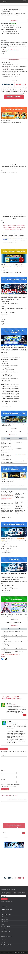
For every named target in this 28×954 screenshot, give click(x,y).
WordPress (25, 952)
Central (9, 225)
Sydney (17, 229)
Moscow (23, 227)
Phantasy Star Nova (5, 929)
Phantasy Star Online (5, 931)
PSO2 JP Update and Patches (14, 15)
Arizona (18, 225)
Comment (3, 755)
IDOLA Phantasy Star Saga (6, 909)
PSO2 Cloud (3, 911)
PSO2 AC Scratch (4, 919)
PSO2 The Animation (5, 926)
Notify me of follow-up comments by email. (11, 784)
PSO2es (2, 924)
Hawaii (5, 227)
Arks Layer (3, 939)
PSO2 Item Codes (4, 916)
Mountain (14, 225)
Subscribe (4, 899)
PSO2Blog (3, 942)
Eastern (5, 225)
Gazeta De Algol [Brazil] (6, 944)
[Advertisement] (14, 676)
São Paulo (9, 227)
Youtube (6, 68)
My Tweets (5, 837)
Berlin (18, 227)
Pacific (23, 225)
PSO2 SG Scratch (4, 921)
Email (2, 775)
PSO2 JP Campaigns (4, 15)
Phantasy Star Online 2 (21, 13)
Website (3, 779)
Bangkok (7, 229)
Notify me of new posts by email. (9, 786)
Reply (25, 715)
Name (3, 770)
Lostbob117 (12, 13)
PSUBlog (4, 1)
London (14, 227)
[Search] (23, 833)
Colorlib (16, 952)
